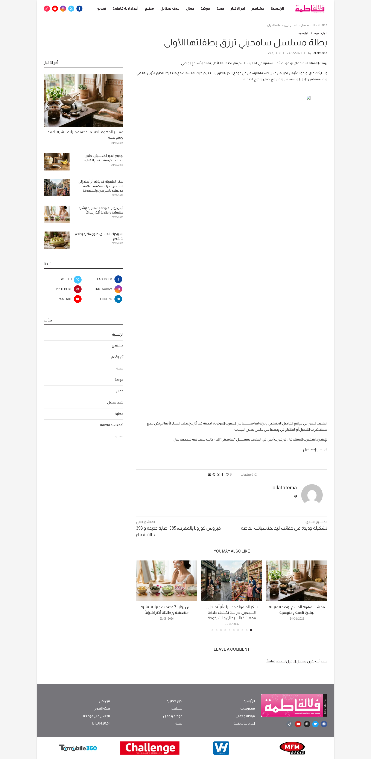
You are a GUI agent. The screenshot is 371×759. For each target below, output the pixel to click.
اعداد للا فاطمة (244, 723)
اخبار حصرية (174, 701)
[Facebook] (79, 9)
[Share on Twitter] (218, 475)
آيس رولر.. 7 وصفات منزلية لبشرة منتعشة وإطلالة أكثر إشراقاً (101, 210)
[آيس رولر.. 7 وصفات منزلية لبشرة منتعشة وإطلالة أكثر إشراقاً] (166, 580)
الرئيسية (277, 8)
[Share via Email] (209, 474)
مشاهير (257, 8)
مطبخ (149, 8)
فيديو (101, 8)
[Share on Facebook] (222, 474)
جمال (190, 8)
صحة (220, 8)
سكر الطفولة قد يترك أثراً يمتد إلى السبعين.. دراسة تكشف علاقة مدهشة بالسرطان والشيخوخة (232, 612)
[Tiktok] (47, 9)
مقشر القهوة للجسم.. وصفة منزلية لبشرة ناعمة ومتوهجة (85, 134)
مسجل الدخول (296, 661)
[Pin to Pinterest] (214, 474)
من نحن (104, 701)
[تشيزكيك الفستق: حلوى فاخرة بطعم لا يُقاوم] (57, 240)
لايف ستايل (169, 8)
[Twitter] (71, 9)
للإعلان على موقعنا (96, 716)
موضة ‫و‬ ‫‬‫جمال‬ (245, 716)
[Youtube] (55, 9)
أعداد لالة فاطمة (125, 8)
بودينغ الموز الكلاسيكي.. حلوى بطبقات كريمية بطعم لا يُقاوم (103, 158)
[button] (142, 595)
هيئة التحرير (102, 708)
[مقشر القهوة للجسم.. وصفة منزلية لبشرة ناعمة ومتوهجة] (296, 580)
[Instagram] (63, 9)
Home (323, 25)
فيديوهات (247, 708)
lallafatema (319, 53)
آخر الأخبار (238, 8)
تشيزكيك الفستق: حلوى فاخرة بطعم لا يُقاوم (99, 236)
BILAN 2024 (101, 723)
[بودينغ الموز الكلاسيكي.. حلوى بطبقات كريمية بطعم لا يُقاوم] (57, 161)
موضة (205, 8)
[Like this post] (227, 474)
